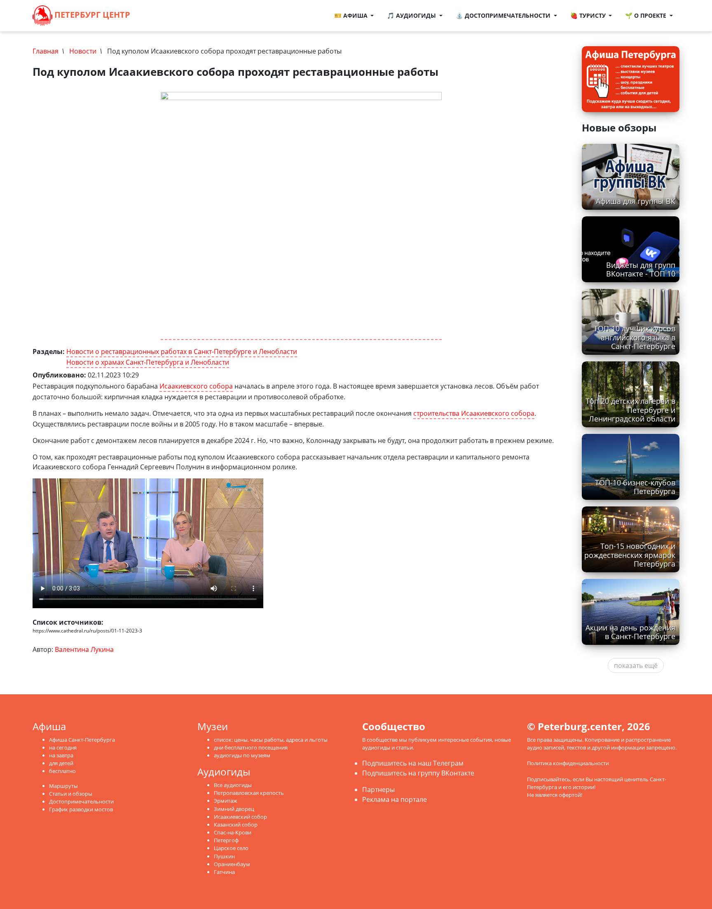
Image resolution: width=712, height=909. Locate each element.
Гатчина (224, 872)
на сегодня (63, 747)
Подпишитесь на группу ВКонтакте (418, 773)
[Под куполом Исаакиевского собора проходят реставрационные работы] (301, 216)
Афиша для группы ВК (635, 201)
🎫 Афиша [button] (351, 15)
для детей (61, 763)
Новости (82, 51)
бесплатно (62, 771)
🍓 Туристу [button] (588, 15)
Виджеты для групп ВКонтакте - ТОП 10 (640, 269)
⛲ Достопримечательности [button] (504, 15)
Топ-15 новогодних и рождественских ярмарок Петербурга (629, 554)
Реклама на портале (394, 799)
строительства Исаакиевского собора (473, 413)
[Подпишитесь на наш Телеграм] (155, 15)
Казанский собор (236, 824)
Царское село (231, 848)
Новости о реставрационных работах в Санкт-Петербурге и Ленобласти (181, 351)
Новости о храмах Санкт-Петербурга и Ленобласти (147, 362)
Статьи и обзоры (70, 793)
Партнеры (378, 789)
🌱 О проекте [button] (646, 15)
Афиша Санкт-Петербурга (82, 739)
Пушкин (224, 856)
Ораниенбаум (232, 864)
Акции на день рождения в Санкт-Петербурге (630, 632)
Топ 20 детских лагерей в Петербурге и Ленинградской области (630, 409)
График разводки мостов (81, 809)
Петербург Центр (91, 14)
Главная (46, 51)
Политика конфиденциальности (568, 763)
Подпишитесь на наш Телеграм (413, 763)
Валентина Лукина (84, 649)
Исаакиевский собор (240, 816)
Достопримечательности (81, 801)
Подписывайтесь (548, 779)
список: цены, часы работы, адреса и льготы (271, 739)
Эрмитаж (225, 800)
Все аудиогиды (233, 785)
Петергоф (226, 840)
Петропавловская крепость (249, 793)
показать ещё (636, 665)
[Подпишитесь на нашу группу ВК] (164, 15)
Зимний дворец (234, 809)
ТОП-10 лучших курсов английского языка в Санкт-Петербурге (634, 337)
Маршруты (63, 786)
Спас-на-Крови (232, 832)
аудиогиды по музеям (242, 755)
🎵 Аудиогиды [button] (412, 15)
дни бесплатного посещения (251, 747)
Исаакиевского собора (196, 386)
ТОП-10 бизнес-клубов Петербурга (635, 487)
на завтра (61, 755)
